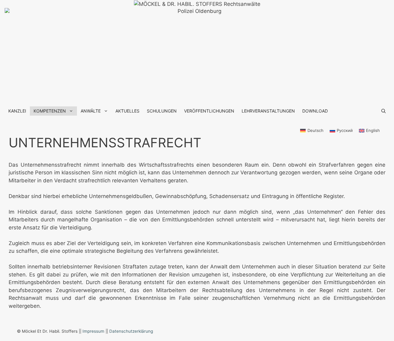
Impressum (93, 331)
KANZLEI (17, 110)
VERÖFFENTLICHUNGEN (209, 110)
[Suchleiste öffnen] (383, 111)
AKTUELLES (127, 110)
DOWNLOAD (315, 110)
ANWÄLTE (91, 110)
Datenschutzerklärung (131, 331)
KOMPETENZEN (50, 110)
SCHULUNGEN (162, 110)
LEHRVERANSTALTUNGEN (268, 110)
